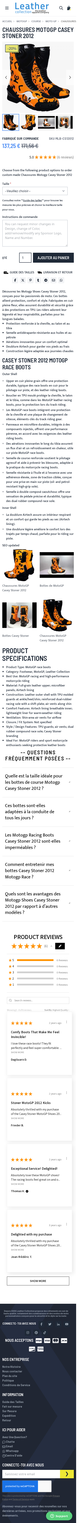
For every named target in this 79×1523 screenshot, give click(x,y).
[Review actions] (66, 1022)
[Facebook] (15, 280)
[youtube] (67, 1324)
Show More (17, 1052)
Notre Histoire (11, 1366)
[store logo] (32, 8)
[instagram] (28, 1333)
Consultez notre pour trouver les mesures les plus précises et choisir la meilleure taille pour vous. (32, 205)
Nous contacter (12, 1371)
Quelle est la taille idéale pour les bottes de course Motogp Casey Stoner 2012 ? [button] (34, 782)
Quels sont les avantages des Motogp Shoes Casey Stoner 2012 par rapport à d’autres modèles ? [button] (33, 903)
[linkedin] (58, 1324)
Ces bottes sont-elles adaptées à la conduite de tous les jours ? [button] (29, 812)
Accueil (7, 21)
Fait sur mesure (12, 1406)
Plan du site (9, 1376)
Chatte (10, 1441)
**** (32, 200)
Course (36, 21)
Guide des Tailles (13, 1402)
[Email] (53, 280)
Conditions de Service (16, 1385)
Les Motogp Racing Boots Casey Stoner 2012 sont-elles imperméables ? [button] (32, 841)
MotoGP (21, 21)
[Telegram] (46, 280)
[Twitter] (23, 280)
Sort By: (48, 1010)
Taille (5, 184)
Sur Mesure (9, 1411)
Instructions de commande (20, 217)
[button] (10, 122)
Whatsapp (12, 1450)
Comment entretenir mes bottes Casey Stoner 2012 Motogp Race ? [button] (29, 871)
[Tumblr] (38, 280)
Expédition (9, 1415)
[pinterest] (36, 1333)
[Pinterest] (30, 280)
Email (9, 1446)
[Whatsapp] (61, 280)
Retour (6, 1420)
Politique (8, 1380)
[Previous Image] (6, 77)
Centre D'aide (13, 1455)
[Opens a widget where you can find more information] (59, 1516)
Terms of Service (20, 1499)
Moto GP (50, 21)
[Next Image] (70, 77)
